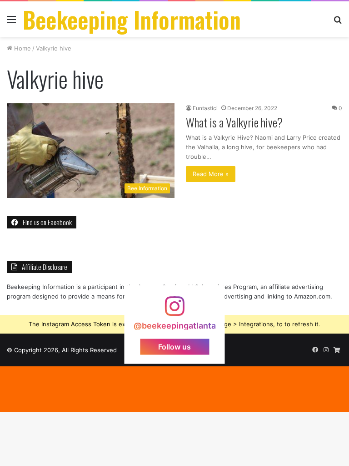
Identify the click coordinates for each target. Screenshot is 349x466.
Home (21, 48)
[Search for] (337, 22)
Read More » (211, 173)
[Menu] (11, 22)
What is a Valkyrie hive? (234, 122)
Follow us (174, 346)
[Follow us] (174, 310)
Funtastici (205, 108)
